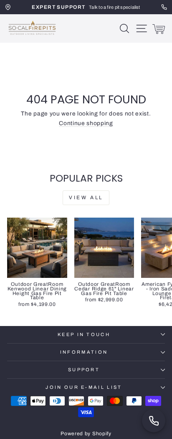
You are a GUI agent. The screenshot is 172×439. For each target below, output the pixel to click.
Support (84, 369)
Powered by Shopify (86, 433)
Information (84, 351)
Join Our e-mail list (84, 387)
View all (86, 197)
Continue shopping (86, 123)
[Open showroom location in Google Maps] (8, 7)
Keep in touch (84, 334)
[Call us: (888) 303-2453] (153, 420)
